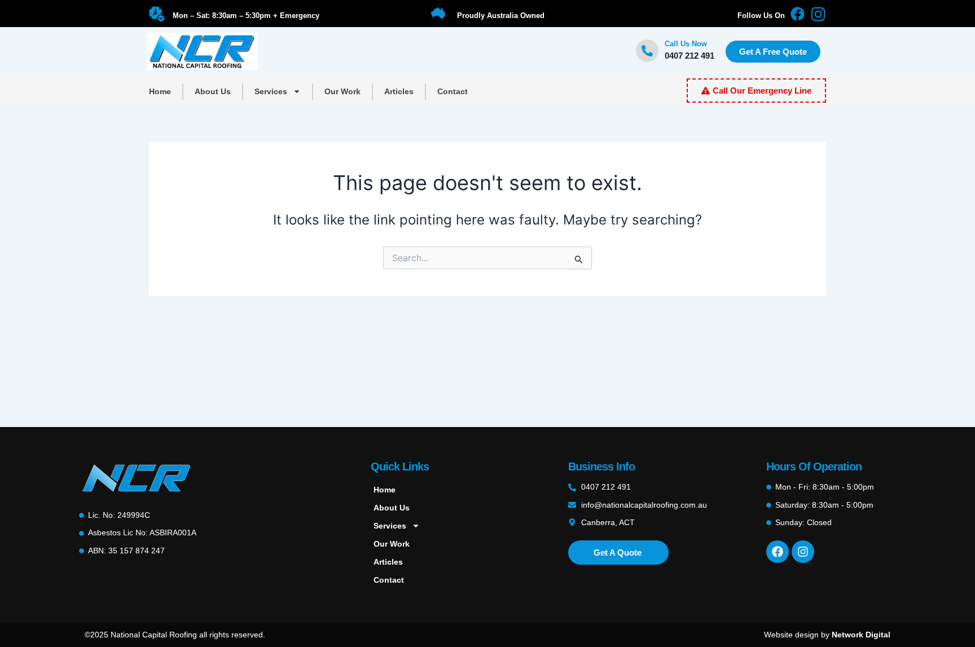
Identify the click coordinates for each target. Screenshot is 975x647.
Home (160, 91)
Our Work (342, 91)
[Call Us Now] (647, 50)
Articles (399, 91)
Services (270, 91)
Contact (452, 91)
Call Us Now (686, 43)
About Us (213, 91)
